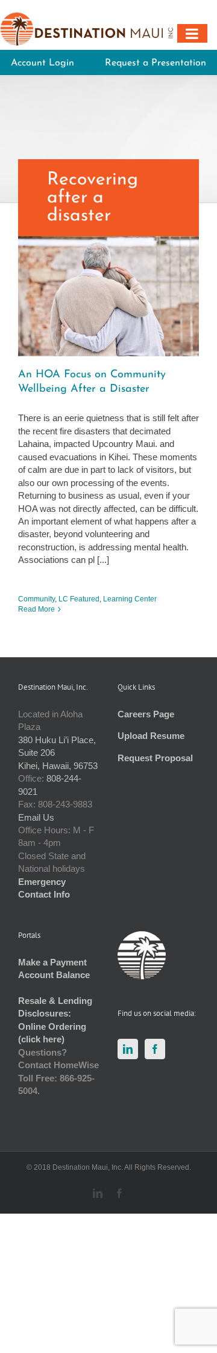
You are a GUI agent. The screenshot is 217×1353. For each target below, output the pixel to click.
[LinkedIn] (128, 1049)
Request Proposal (155, 758)
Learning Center (130, 599)
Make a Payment (52, 962)
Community (36, 599)
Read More (36, 609)
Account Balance (54, 975)
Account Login (42, 63)
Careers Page (146, 714)
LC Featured (78, 599)
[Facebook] (155, 1049)
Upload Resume (151, 736)
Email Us (36, 817)
